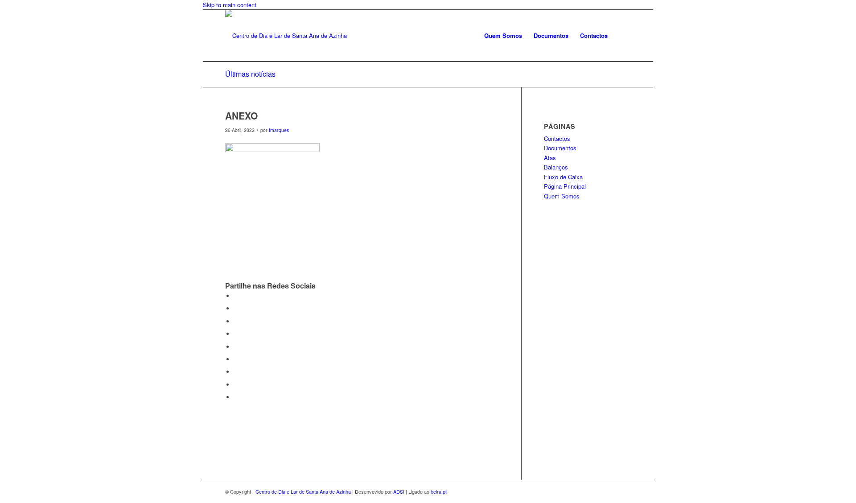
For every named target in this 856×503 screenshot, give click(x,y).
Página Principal (565, 186)
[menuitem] (503, 36)
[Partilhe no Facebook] (236, 296)
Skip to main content (229, 4)
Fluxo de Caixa (563, 177)
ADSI (398, 491)
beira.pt (439, 491)
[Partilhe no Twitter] (236, 308)
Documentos (560, 148)
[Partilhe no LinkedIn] (236, 346)
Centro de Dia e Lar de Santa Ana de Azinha (303, 491)
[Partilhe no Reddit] (236, 384)
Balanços (556, 167)
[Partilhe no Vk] (236, 371)
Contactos (557, 138)
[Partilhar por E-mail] (236, 397)
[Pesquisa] (622, 36)
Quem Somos (562, 196)
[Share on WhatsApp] (236, 321)
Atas (550, 157)
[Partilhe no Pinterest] (236, 334)
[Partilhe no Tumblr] (236, 359)
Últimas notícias (250, 74)
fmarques (279, 130)
